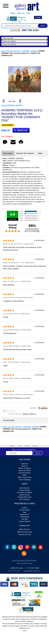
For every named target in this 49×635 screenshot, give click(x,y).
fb (7, 547)
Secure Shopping (24, 479)
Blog (24, 512)
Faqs (28, 13)
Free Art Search (24, 510)
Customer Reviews (24, 473)
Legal (24, 630)
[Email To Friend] (13, 144)
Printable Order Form (24, 497)
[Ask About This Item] (5, 144)
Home (12, 13)
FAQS (25, 475)
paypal (43, 584)
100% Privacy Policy (24, 477)
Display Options (15, 414)
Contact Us (24, 464)
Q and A (24, 508)
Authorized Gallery (24, 470)
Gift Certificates (24, 499)
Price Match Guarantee (24, 492)
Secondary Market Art (13, 51)
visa (4, 584)
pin (27, 547)
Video (40, 153)
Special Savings (24, 495)
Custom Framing (24, 490)
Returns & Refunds (24, 468)
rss (24, 553)
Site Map (24, 519)
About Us (20, 13)
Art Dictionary (24, 517)
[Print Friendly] (21, 144)
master (14, 584)
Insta (20, 547)
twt (14, 547)
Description (8, 153)
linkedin (33, 547)
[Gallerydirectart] (24, 6)
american (34, 584)
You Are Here (8, 420)
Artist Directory (25, 488)
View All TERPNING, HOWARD (11, 105)
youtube (40, 547)
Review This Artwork (25, 153)
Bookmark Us (24, 514)
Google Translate (24, 521)
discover (24, 584)
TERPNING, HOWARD (29, 51)
